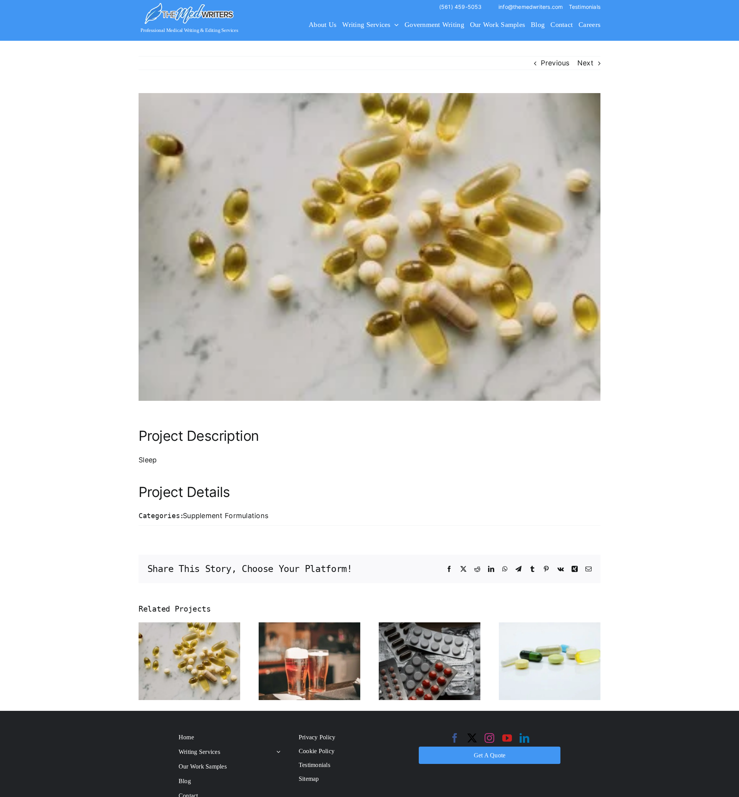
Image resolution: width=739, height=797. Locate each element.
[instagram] (489, 738)
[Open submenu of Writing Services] (276, 752)
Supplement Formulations (225, 516)
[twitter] (472, 738)
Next (585, 63)
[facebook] (455, 738)
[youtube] (507, 738)
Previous (555, 63)
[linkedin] (524, 738)
